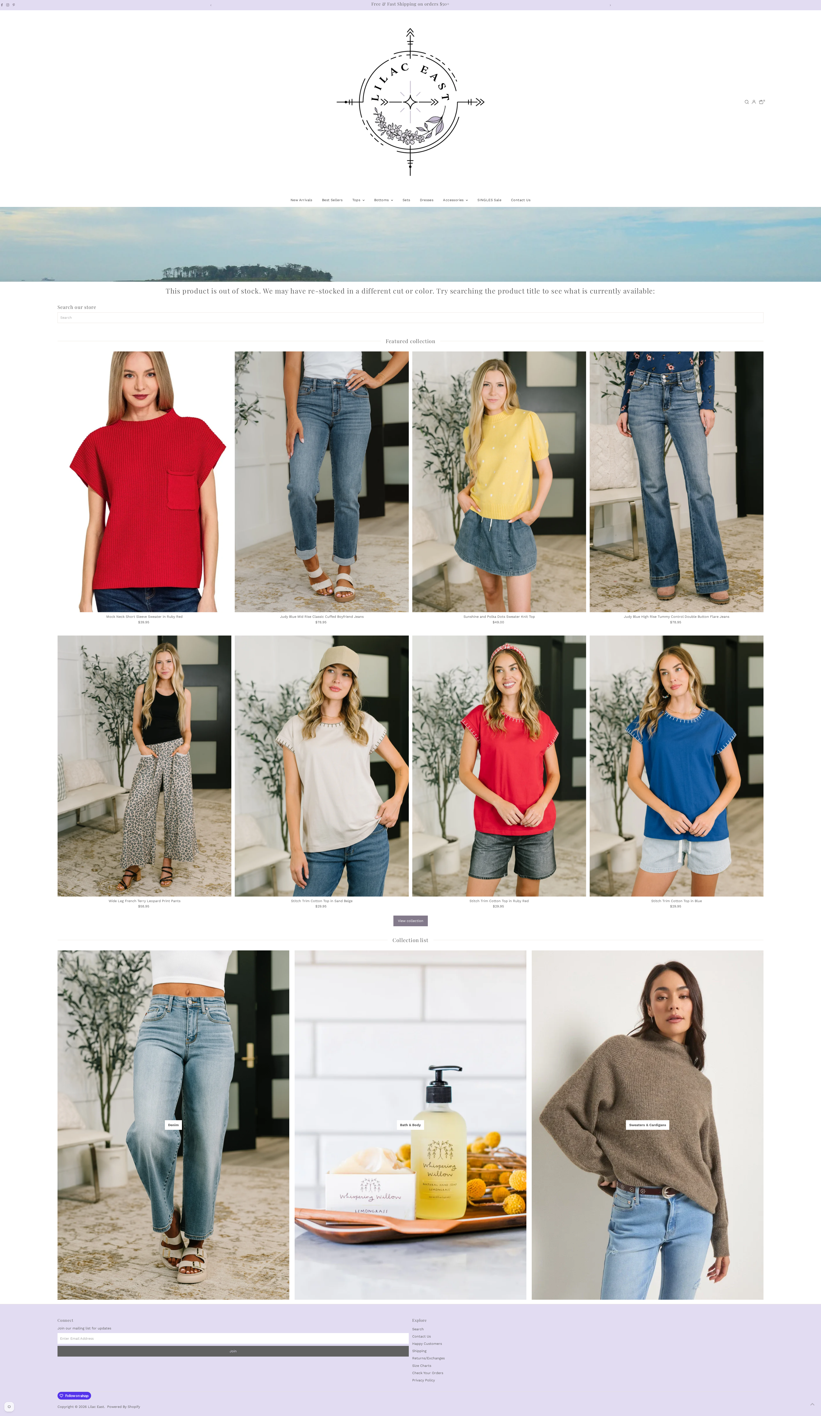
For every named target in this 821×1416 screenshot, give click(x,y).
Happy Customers (427, 1344)
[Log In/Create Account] (754, 102)
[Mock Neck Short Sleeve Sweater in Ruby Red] (145, 481)
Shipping (419, 1351)
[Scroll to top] (812, 1404)
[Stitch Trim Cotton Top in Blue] (677, 766)
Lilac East (96, 1407)
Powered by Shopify (123, 1407)
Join (233, 1351)
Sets (406, 200)
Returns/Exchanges (428, 1358)
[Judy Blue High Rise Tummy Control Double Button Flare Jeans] (677, 481)
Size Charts (421, 1366)
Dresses (427, 200)
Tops (357, 200)
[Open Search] (747, 102)
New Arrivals (301, 200)
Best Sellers (332, 200)
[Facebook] (2, 5)
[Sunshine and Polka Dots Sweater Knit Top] (499, 481)
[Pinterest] (14, 5)
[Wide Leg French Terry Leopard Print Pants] (145, 766)
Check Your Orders (427, 1373)
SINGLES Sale (489, 200)
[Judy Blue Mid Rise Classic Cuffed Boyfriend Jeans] (322, 481)
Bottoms (382, 200)
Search (418, 1329)
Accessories (454, 200)
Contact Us (520, 200)
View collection (410, 921)
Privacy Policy (423, 1380)
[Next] (610, 5)
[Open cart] (761, 102)
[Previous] (211, 5)
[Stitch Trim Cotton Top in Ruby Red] (499, 766)
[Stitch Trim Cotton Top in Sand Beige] (322, 766)
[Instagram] (7, 5)
